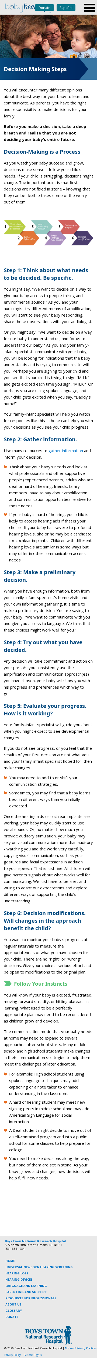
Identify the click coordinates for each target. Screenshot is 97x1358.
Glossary (13, 1310)
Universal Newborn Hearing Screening (39, 1267)
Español (66, 7)
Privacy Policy (12, 1355)
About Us (13, 1304)
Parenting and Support (26, 1292)
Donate (44, 7)
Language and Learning (26, 1286)
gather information (65, 450)
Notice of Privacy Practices (80, 1348)
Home (10, 1261)
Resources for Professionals (30, 1298)
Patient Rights (33, 1355)
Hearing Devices (19, 1279)
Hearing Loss (16, 1273)
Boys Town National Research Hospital (35, 1241)
